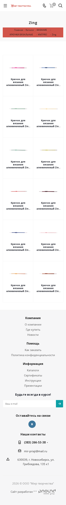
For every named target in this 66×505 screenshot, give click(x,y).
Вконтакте (32, 424)
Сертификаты (33, 375)
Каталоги (33, 370)
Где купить (33, 329)
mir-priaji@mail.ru (35, 451)
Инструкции (33, 380)
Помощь (33, 343)
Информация (33, 364)
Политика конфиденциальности (33, 355)
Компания (33, 318)
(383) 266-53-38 (35, 442)
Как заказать (33, 350)
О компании (33, 324)
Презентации (33, 385)
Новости (33, 334)
